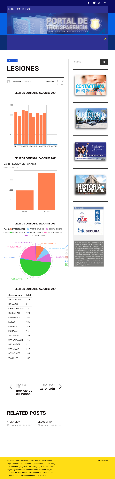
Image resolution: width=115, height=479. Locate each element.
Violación (13, 421)
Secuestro (45, 421)
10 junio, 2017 (27, 81)
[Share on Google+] (57, 84)
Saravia (14, 425)
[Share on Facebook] (57, 81)
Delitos (12, 60)
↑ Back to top (103, 461)
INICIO (11, 9)
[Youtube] (99, 3)
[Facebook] (88, 3)
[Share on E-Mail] (62, 84)
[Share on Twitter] (62, 81)
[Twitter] (94, 3)
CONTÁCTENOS (24, 9)
